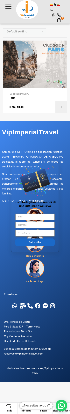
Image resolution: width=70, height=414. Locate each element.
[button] (53, 167)
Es (55, 5)
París (12, 98)
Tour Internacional (19, 94)
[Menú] (11, 6)
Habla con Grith (35, 256)
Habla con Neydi (35, 281)
